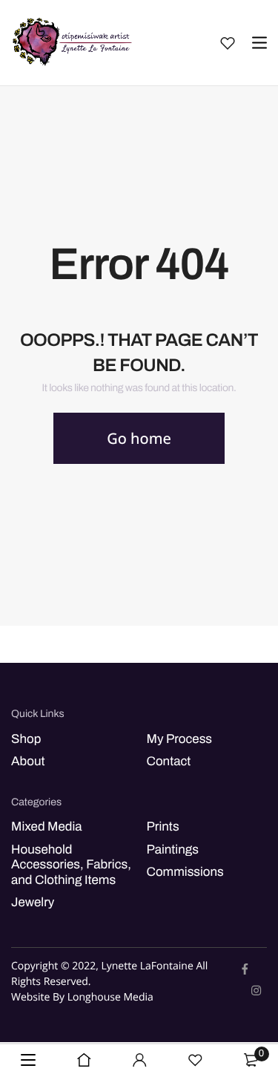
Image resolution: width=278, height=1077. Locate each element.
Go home (139, 438)
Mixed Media (46, 827)
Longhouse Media (110, 998)
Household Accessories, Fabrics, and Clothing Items (71, 864)
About (28, 761)
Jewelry (32, 902)
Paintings (173, 849)
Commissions (185, 872)
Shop (26, 739)
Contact (169, 761)
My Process (179, 739)
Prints (163, 827)
